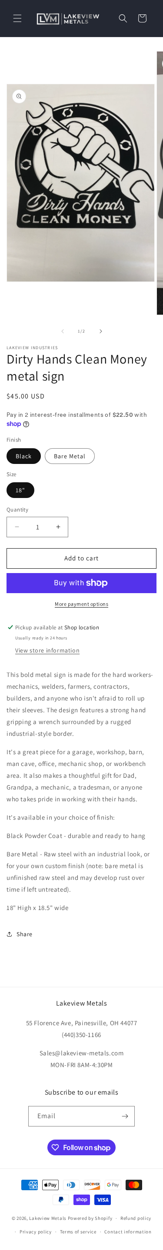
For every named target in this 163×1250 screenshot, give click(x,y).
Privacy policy (36, 1232)
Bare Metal (70, 456)
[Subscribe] (124, 1116)
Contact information (127, 1232)
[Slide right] (100, 331)
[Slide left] (62, 331)
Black (24, 456)
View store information (47, 650)
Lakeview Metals (48, 1218)
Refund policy (135, 1218)
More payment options (81, 604)
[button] (17, 18)
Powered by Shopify (90, 1218)
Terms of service (78, 1232)
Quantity (17, 509)
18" (20, 490)
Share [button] (25, 934)
